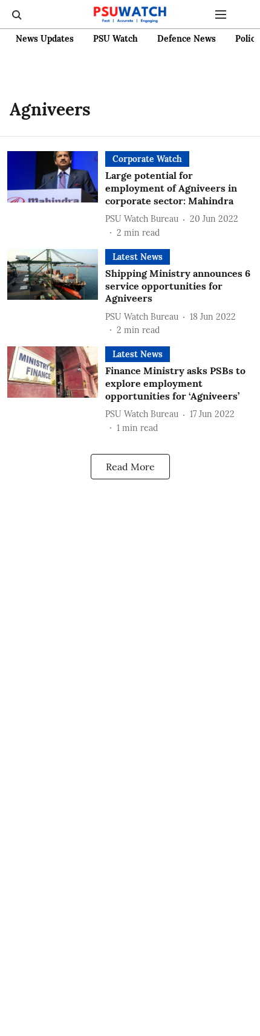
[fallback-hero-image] (56, 195)
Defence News (186, 38)
